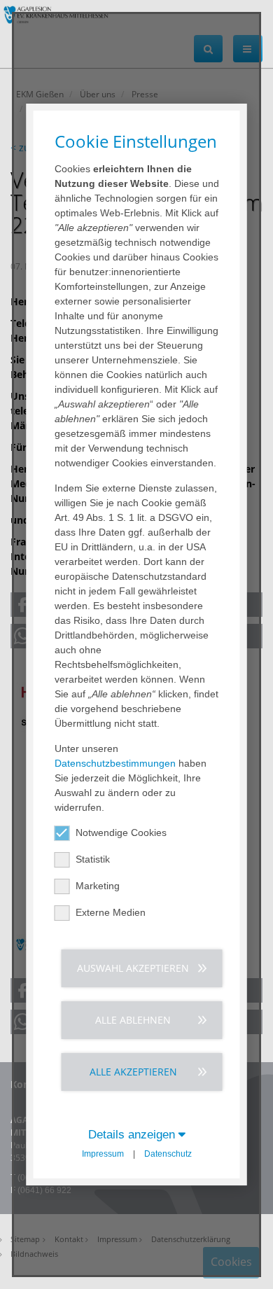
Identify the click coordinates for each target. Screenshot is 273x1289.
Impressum (103, 1154)
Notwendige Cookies (121, 832)
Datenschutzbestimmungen (115, 763)
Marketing (98, 885)
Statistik (93, 859)
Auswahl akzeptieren (133, 968)
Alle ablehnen (133, 1019)
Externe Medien (111, 912)
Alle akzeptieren (133, 1071)
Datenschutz (168, 1154)
